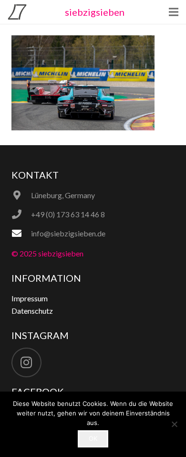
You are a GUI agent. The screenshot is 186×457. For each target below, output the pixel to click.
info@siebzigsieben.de (68, 233)
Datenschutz (32, 310)
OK (93, 438)
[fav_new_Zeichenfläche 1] (17, 11)
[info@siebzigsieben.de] (21, 233)
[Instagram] (26, 363)
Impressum (29, 298)
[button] (174, 12)
